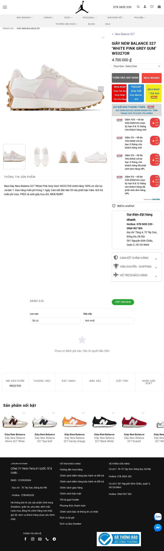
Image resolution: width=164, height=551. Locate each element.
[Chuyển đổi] (156, 258)
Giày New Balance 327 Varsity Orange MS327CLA (74, 441)
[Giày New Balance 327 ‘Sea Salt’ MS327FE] (44, 421)
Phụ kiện (138, 17)
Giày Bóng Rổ (114, 17)
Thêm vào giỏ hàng (125, 77)
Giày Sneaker (23, 17)
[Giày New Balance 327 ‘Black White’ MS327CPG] (104, 421)
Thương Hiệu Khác (65, 24)
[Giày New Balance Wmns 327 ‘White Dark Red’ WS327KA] (15, 421)
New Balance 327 (125, 34)
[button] (4, 7)
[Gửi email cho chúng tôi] (41, 539)
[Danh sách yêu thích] (152, 6)
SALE (107, 24)
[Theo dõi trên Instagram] (34, 539)
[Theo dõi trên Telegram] (55, 539)
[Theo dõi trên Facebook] (26, 539)
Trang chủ (8, 28)
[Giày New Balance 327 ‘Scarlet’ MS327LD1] (134, 421)
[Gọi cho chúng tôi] (48, 539)
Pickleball (89, 17)
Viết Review (123, 302)
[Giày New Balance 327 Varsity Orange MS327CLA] (74, 421)
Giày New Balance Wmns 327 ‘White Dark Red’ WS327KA (15, 442)
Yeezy (67, 17)
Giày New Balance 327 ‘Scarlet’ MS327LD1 (134, 441)
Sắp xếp (87, 313)
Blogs (91, 24)
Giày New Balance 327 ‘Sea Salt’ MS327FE (45, 441)
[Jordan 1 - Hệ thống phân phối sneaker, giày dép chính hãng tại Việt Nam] (82, 7)
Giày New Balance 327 (28, 28)
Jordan (47, 17)
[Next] (101, 89)
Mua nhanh (152, 77)
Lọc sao (34, 313)
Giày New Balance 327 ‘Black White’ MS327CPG (104, 441)
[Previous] (8, 89)
